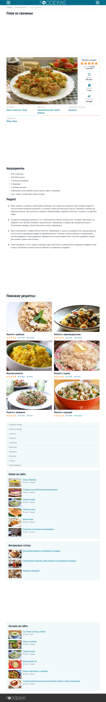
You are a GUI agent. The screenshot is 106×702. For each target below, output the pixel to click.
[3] (89, 63)
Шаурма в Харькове (31, 571)
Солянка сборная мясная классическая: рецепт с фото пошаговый (51, 681)
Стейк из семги (29, 509)
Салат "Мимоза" (29, 479)
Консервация (15, 465)
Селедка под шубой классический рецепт (40, 489)
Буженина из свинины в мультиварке (38, 529)
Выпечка (13, 447)
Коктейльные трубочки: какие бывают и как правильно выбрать (49, 561)
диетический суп (30, 661)
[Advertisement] (53, 35)
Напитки (13, 456)
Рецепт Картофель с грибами (35, 671)
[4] (92, 63)
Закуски (13, 438)
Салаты (13, 434)
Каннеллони (28, 519)
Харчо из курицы (30, 641)
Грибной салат (29, 499)
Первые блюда (16, 425)
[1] (82, 63)
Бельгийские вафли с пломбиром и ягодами (41, 551)
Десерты (13, 452)
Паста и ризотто (21, 7)
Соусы (12, 461)
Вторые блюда (16, 429)
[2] (85, 63)
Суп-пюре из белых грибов (34, 631)
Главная (9, 7)
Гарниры (13, 443)
